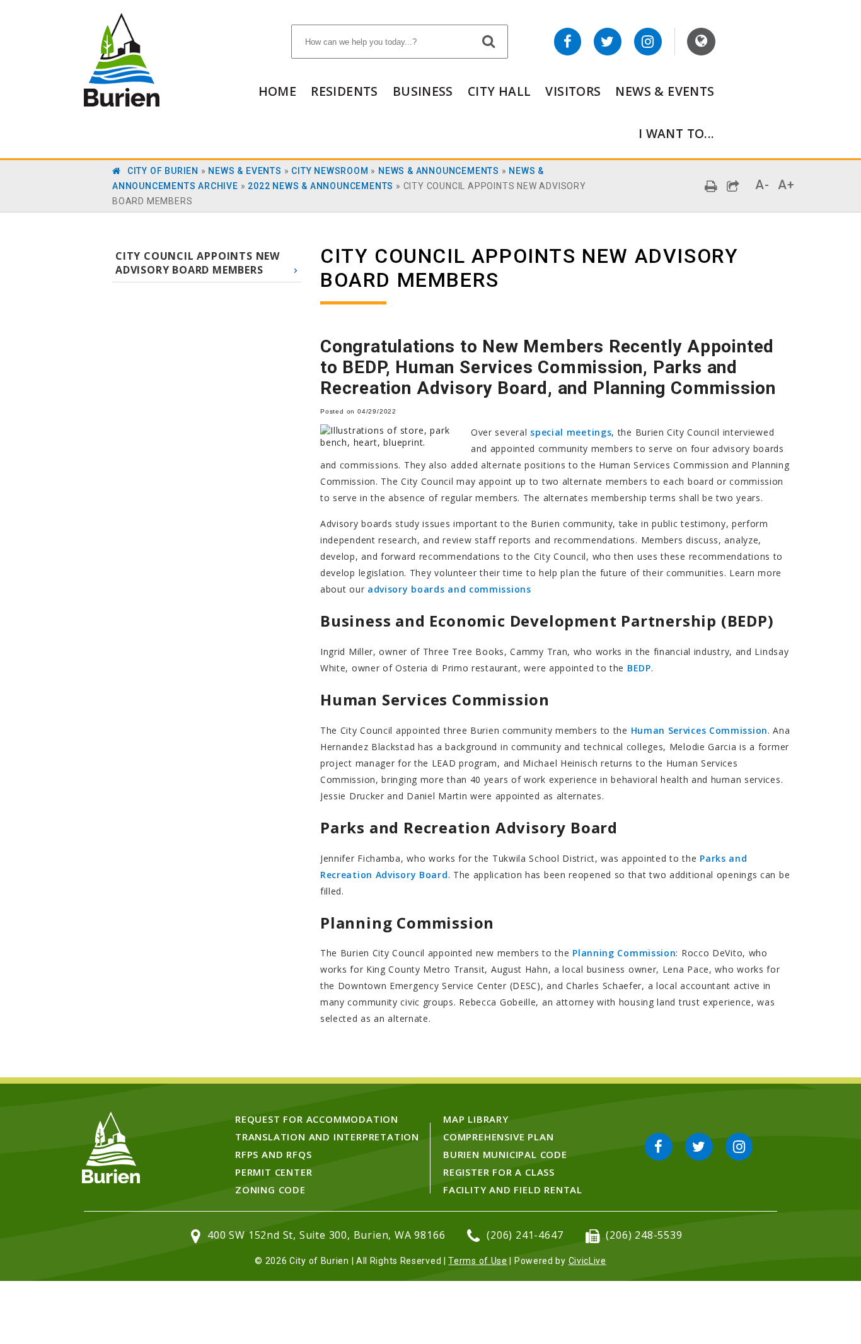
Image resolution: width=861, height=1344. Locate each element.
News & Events (664, 91)
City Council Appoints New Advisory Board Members (197, 263)
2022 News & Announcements (320, 186)
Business (423, 91)
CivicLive (587, 1261)
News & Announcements (438, 171)
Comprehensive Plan (498, 1136)
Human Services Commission (699, 730)
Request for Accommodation (316, 1119)
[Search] (489, 41)
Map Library (476, 1119)
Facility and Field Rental (512, 1189)
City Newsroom (329, 171)
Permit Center (273, 1172)
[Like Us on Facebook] (568, 41)
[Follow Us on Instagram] (648, 41)
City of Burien (163, 171)
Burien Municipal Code (505, 1154)
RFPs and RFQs (273, 1154)
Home (277, 91)
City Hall (499, 91)
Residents (344, 91)
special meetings (570, 432)
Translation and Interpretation (327, 1136)
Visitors (573, 91)
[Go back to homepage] (121, 103)
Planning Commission (624, 953)
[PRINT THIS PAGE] (711, 186)
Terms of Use (477, 1261)
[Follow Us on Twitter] (607, 41)
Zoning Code (270, 1189)
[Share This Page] (733, 186)
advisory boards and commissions (449, 589)
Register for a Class (499, 1172)
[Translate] (701, 41)
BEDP (639, 668)
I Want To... (677, 133)
